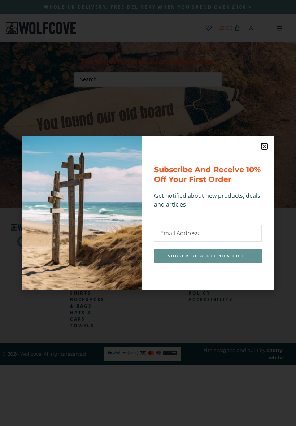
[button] (264, 146)
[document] (148, 213)
